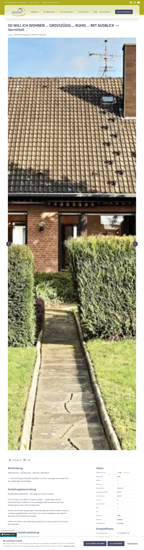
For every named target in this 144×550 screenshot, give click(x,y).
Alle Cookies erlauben (95, 543)
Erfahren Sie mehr (69, 546)
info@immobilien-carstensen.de (50, 2)
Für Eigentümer (48, 12)
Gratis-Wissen (104, 12)
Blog (95, 12)
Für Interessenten (66, 12)
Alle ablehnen (116, 543)
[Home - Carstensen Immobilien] (18, 12)
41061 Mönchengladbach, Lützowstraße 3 (15, 2)
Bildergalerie (17, 460)
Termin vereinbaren (124, 12)
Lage (28, 460)
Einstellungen (132, 543)
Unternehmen (83, 12)
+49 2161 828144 (34, 2)
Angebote (34, 12)
